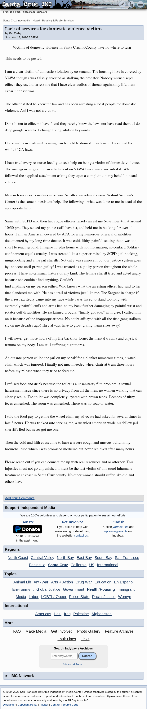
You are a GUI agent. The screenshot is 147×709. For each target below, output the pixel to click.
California (79, 565)
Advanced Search (73, 664)
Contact (55, 704)
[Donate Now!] (28, 529)
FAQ (17, 631)
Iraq (67, 614)
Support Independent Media (30, 508)
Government (73, 589)
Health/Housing (101, 589)
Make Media (35, 631)
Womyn (124, 597)
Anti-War (41, 582)
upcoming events (115, 531)
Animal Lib (22, 582)
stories (120, 526)
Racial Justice (103, 597)
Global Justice (48, 589)
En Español (123, 582)
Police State (79, 597)
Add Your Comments (19, 498)
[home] (36, 4)
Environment (23, 589)
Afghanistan (101, 614)
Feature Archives (119, 631)
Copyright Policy (27, 704)
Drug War (84, 582)
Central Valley (42, 557)
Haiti (57, 614)
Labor (33, 597)
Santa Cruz (58, 565)
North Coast (18, 557)
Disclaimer (9, 704)
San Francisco (127, 557)
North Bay (65, 557)
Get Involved (62, 631)
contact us (81, 535)
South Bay (103, 557)
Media (21, 597)
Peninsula (37, 565)
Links (85, 639)
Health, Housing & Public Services (53, 20)
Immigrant (126, 589)
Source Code (70, 704)
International (107, 565)
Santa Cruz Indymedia (16, 20)
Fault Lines (66, 639)
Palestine (81, 614)
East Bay (84, 557)
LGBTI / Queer (53, 597)
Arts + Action (62, 582)
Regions (12, 549)
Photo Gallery (88, 631)
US (91, 565)
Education (103, 582)
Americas (43, 614)
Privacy (44, 704)
